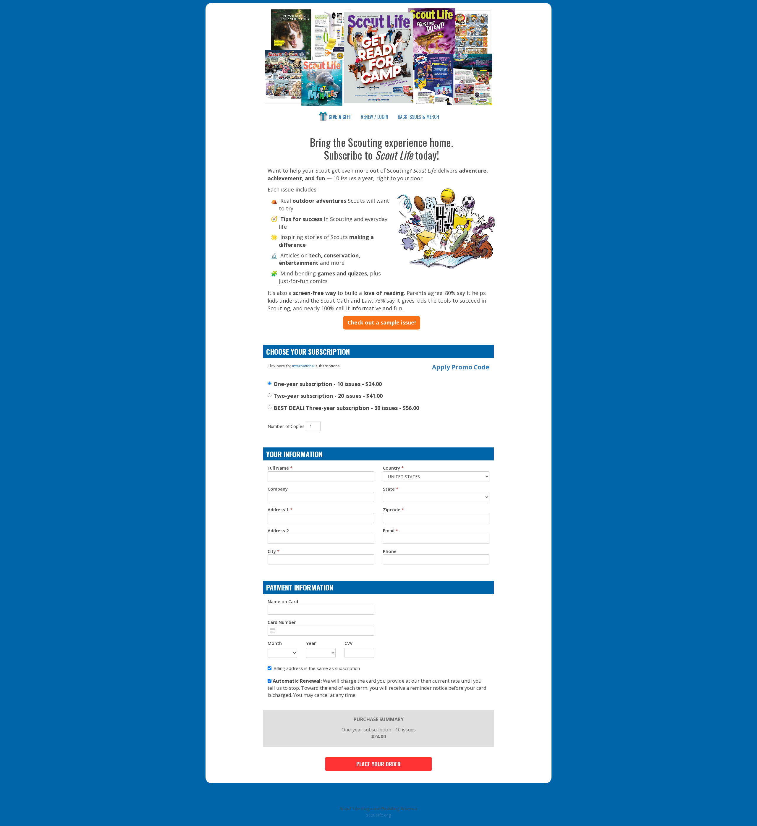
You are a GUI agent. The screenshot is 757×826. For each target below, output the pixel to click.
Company (278, 489)
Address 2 (278, 530)
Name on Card (283, 601)
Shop (418, 117)
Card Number (282, 622)
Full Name (280, 468)
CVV (348, 643)
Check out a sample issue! (381, 322)
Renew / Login (374, 116)
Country (393, 468)
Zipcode (393, 509)
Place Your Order (378, 764)
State (390, 489)
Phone (390, 551)
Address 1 (280, 509)
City (273, 551)
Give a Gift (340, 116)
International (303, 366)
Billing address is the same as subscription (317, 668)
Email (390, 530)
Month (275, 643)
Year (311, 643)
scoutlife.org (378, 815)
